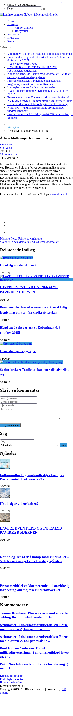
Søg (63, 445)
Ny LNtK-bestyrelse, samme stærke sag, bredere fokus (39, 100)
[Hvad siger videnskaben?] (16, 257)
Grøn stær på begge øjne (18, 351)
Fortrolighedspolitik (11, 679)
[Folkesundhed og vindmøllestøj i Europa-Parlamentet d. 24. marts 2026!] (5, 464)
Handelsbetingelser (11, 682)
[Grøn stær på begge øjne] (16, 343)
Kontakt (11, 41)
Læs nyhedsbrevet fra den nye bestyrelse (31, 87)
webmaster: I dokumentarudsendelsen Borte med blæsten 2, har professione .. (34, 627)
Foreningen (12, 24)
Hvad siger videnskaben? (22, 63)
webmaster (6, 144)
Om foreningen (24, 27)
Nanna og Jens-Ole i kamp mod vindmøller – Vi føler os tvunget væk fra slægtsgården (38, 75)
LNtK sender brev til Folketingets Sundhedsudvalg (37, 104)
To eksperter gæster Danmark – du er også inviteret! (38, 97)
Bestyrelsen (22, 31)
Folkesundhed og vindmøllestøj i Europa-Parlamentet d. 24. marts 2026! (32, 477)
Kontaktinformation (11, 675)
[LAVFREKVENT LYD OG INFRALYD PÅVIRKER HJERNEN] (36, 279)
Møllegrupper (13, 38)
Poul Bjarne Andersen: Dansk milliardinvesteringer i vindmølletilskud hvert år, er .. (34, 652)
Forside (10, 21)
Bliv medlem (13, 34)
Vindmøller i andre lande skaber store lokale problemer (39, 53)
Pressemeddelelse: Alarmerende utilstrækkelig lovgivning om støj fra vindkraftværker (34, 82)
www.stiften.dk (59, 194)
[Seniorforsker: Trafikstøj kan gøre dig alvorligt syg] (31, 362)
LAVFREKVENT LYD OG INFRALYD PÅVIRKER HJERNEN (32, 69)
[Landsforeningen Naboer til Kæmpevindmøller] (36, 14)
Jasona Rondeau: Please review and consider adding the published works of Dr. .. (34, 615)
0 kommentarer (9, 154)
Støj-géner (13, 127)
